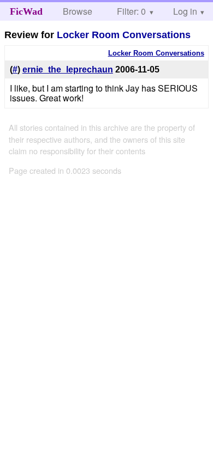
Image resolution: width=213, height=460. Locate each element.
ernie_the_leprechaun (67, 69)
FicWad (26, 11)
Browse (77, 11)
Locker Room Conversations (124, 34)
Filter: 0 (131, 11)
